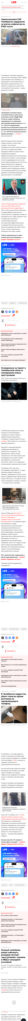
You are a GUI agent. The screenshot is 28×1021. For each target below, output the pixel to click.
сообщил (4, 1005)
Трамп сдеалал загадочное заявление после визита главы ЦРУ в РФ (13, 344)
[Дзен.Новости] (2, 311)
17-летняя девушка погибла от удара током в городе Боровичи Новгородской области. (14, 817)
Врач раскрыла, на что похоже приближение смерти (14, 665)
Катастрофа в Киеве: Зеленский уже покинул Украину (14, 681)
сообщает (18, 134)
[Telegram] (9, 311)
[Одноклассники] (16, 311)
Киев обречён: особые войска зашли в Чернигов (12, 660)
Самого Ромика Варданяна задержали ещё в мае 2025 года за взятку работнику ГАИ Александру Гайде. (13, 206)
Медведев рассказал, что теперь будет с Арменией (12, 936)
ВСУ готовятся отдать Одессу (9, 915)
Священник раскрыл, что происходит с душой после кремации (12, 920)
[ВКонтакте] (13, 311)
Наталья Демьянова (7, 879)
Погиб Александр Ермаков (8, 686)
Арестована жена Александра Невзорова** (13, 360)
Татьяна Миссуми (6, 275)
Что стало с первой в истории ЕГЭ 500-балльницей (12, 355)
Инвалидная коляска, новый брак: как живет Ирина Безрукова (14, 334)
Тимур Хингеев (6, 601)
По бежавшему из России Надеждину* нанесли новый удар (12, 339)
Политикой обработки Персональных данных (11, 7)
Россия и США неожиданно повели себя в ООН (13, 350)
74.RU (15, 760)
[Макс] (6, 311)
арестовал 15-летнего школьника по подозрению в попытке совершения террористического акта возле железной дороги (12, 517)
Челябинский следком (15, 46)
